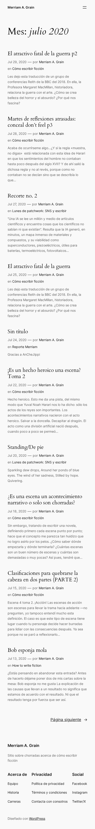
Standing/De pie (26, 447)
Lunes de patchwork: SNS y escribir (39, 211)
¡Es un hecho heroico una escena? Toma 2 (44, 373)
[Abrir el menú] (84, 7)
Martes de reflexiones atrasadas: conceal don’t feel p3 (42, 122)
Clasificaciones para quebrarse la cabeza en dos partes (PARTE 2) (43, 576)
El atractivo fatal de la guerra (39, 266)
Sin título (18, 331)
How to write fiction (26, 665)
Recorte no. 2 (22, 196)
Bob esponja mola (27, 650)
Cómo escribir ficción (28, 69)
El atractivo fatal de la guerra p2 (42, 53)
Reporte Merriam (24, 347)
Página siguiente (68, 719)
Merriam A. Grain (21, 7)
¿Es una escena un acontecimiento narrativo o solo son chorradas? (45, 499)
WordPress (37, 818)
